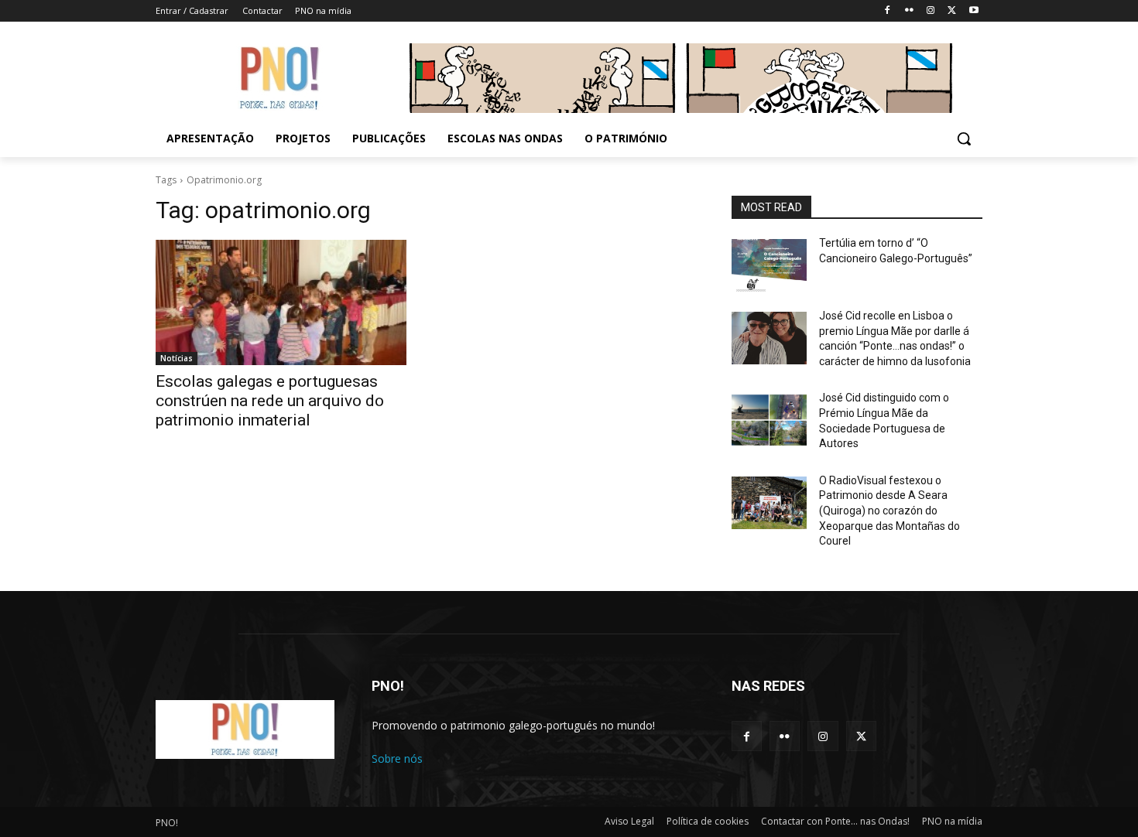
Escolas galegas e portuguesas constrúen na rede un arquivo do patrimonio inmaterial (270, 400)
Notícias (176, 358)
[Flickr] (909, 11)
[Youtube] (973, 11)
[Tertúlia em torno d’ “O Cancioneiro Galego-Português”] (769, 265)
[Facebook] (887, 11)
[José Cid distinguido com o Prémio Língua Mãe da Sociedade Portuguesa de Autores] (769, 420)
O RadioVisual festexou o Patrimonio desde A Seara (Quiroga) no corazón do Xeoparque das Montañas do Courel (889, 510)
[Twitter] (952, 11)
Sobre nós (397, 758)
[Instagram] (931, 11)
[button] (963, 138)
